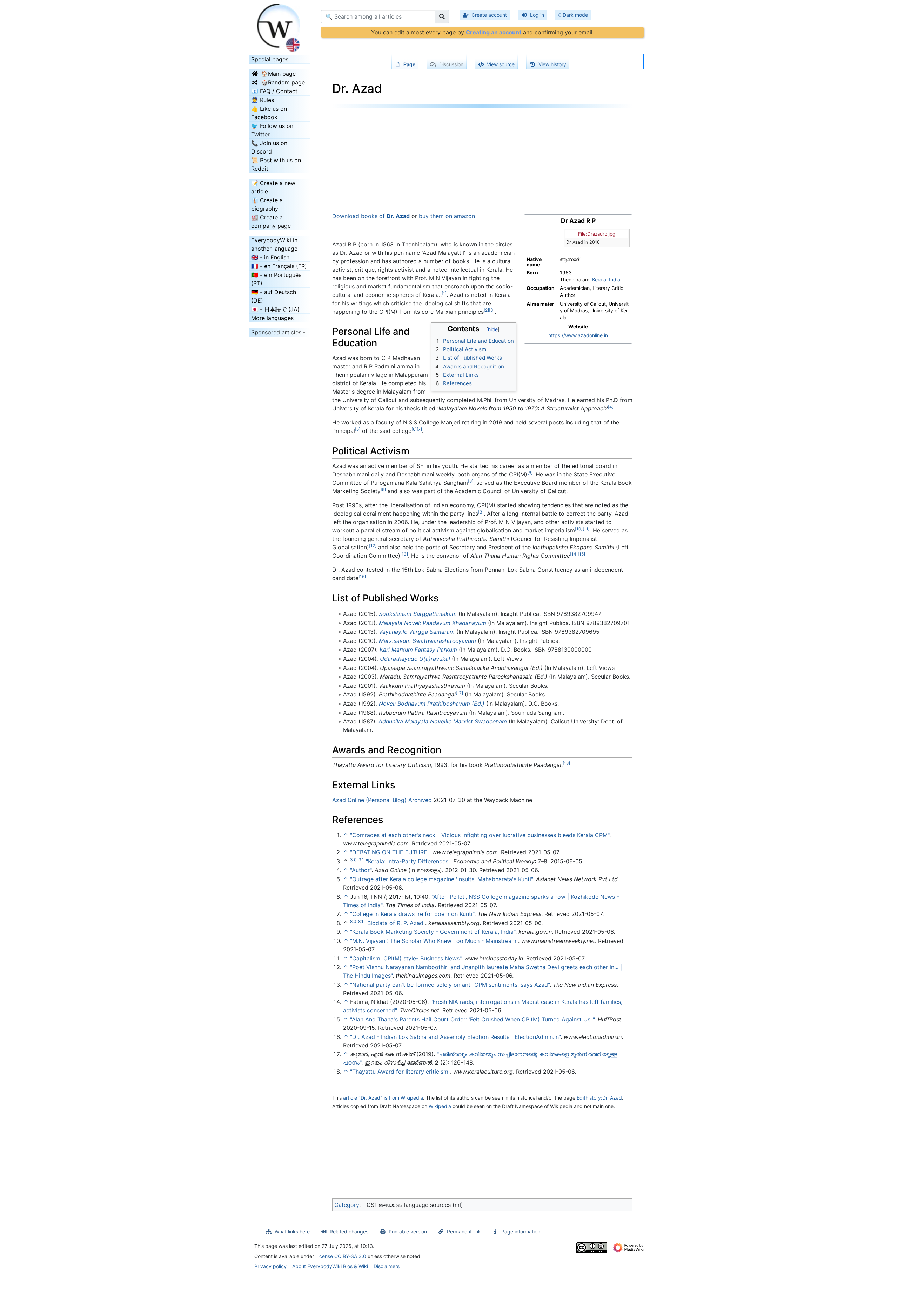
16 (362, 576)
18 (566, 763)
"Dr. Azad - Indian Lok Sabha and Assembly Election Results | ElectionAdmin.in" (455, 1036)
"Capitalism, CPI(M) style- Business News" (405, 958)
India (614, 280)
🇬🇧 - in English (270, 257)
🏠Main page (278, 73)
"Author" (360, 870)
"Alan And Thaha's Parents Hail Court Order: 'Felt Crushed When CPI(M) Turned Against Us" (472, 1019)
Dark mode (575, 15)
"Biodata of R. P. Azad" (395, 922)
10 (579, 528)
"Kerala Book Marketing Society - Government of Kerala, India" (432, 931)
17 (459, 692)
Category (346, 1204)
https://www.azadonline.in (578, 335)
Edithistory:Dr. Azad (599, 1098)
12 (372, 545)
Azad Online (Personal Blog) (369, 799)
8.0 (353, 921)
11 (586, 528)
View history (552, 64)
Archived (420, 799)
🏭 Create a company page (271, 221)
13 (404, 554)
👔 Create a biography (267, 204)
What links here (292, 1232)
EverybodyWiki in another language (274, 244)
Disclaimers (387, 1266)
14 (574, 554)
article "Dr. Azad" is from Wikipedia (383, 1098)
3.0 (353, 859)
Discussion (451, 64)
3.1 (361, 859)
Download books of (371, 215)
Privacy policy (270, 1266)
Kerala (599, 280)
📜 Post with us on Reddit (276, 164)
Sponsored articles (276, 332)
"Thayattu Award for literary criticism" (400, 1071)
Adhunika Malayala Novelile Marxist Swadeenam (442, 721)
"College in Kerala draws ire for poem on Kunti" (412, 913)
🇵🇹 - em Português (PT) (276, 279)
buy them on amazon (447, 215)
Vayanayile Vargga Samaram (417, 631)
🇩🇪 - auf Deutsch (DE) (273, 296)
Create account (489, 15)
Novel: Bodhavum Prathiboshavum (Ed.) (431, 703)
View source (501, 64)
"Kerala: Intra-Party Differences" (408, 861)
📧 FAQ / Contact (274, 91)
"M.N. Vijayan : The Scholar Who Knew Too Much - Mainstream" (434, 940)
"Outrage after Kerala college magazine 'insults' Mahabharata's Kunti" (441, 879)
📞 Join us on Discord (269, 147)
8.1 (360, 921)
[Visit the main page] (279, 25)
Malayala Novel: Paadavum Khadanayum (432, 622)
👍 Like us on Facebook (269, 113)
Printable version (408, 1232)
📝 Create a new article (273, 187)
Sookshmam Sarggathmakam (418, 613)
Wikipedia (440, 1106)
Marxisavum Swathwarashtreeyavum (427, 640)
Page (409, 64)
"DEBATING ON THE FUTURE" (389, 852)
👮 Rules (262, 99)
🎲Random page (283, 82)
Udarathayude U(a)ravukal (415, 658)
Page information (520, 1232)
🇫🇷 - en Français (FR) (279, 266)
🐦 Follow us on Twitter (272, 130)
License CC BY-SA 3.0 (340, 1256)
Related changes (349, 1232)
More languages (272, 317)
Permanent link (464, 1232)
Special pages (269, 59)
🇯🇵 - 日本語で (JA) (275, 309)
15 (581, 554)
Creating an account (493, 32)
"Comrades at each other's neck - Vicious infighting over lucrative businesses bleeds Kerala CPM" (479, 834)
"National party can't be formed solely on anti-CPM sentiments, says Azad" (450, 984)
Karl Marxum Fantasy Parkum (418, 649)
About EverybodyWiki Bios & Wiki (330, 1266)
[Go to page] (442, 16)
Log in (537, 15)
